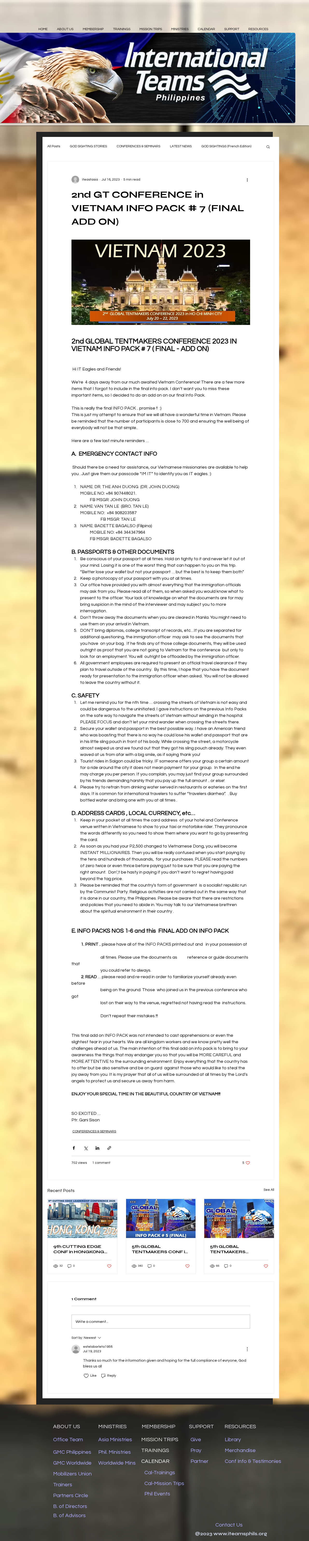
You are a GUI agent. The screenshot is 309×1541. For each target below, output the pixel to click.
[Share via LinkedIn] (97, 1148)
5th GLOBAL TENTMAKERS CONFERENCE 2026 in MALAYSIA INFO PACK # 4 (238, 1249)
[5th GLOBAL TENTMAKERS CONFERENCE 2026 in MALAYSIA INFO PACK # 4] (239, 1218)
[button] (268, 146)
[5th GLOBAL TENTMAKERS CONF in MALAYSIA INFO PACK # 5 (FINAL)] (161, 1218)
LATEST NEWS (181, 146)
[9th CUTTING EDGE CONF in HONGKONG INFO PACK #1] (82, 1218)
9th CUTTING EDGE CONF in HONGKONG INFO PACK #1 (78, 1249)
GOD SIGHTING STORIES (88, 146)
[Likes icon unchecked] (86, 1376)
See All (269, 1189)
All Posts (53, 146)
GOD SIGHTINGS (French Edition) (226, 146)
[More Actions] (247, 1349)
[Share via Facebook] (73, 1148)
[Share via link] (109, 1148)
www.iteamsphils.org (240, 1533)
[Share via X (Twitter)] (85, 1148)
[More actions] (247, 179)
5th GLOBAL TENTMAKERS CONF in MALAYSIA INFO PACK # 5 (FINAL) (160, 1249)
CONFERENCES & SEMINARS (138, 146)
